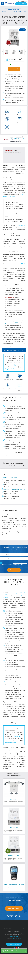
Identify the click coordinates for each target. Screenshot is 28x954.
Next (25, 52)
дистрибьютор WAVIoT (17, 138)
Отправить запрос (13, 908)
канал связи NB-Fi (19, 264)
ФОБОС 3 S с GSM (14, 856)
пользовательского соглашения (20, 563)
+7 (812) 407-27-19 (22, 1)
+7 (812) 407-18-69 (14, 916)
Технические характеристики (14, 350)
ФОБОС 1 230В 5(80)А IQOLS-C (14, 477)
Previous (2, 52)
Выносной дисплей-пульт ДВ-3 (14, 884)
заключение (21, 225)
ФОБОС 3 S (14, 827)
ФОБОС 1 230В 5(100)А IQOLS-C (14, 489)
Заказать (14, 69)
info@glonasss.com (17, 365)
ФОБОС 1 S (14, 799)
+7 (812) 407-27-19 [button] (11, 951)
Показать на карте (14, 936)
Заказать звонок (21, 3)
